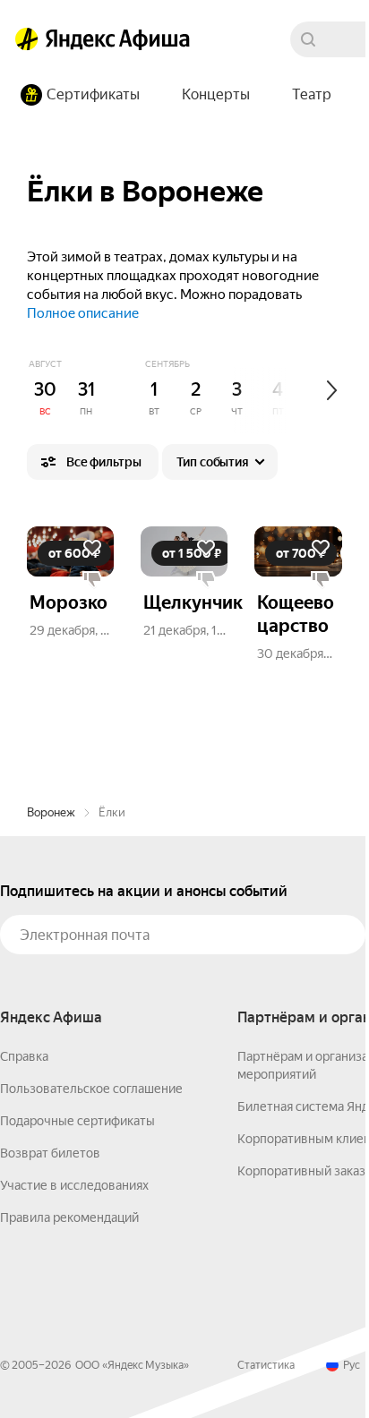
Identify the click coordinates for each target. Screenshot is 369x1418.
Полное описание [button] (83, 313)
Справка (24, 1056)
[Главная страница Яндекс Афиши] (27, 39)
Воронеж (51, 812)
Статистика (266, 1365)
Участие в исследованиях (74, 1185)
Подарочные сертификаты (77, 1121)
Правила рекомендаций (69, 1217)
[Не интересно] (92, 580)
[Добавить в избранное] (92, 548)
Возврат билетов (50, 1153)
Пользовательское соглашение (91, 1088)
